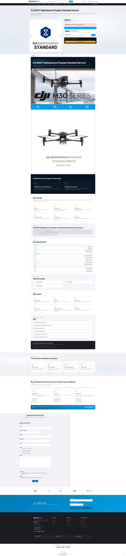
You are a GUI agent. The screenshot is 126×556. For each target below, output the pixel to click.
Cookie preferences (84, 526)
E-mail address (73, 498)
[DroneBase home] (37, 517)
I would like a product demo (26, 453)
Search (71, 1)
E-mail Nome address (73, 502)
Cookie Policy (83, 524)
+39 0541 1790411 (38, 527)
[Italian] (95, 1)
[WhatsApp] (37, 531)
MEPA (53, 524)
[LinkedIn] (39, 531)
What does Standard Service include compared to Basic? (43, 325)
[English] (96, 1)
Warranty (82, 521)
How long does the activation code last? (40, 322)
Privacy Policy (83, 523)
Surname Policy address (23, 430)
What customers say (55, 521)
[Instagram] (41, 531)
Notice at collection (63, 554)
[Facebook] (34, 531)
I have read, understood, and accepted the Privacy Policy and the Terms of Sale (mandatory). (34, 474)
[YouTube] (43, 531)
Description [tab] (33, 55)
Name (20, 426)
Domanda (20, 455)
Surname (21, 434)
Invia (35, 481)
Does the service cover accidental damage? (41, 334)
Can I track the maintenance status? (39, 331)
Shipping (68, 521)
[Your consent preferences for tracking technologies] (124, 554)
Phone (20, 443)
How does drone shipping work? (39, 328)
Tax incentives (69, 524)
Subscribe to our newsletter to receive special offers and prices (31, 477)
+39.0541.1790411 (94, 4)
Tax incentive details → (89, 407)
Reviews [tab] (39, 55)
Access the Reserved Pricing (80, 41)
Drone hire (54, 523)
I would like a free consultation (26, 448)
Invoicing (65, 21)
